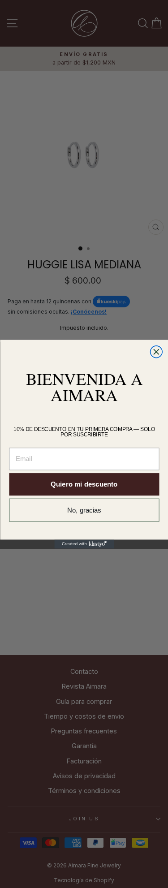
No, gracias (84, 510)
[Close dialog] (156, 351)
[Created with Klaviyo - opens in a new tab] (84, 543)
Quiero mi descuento (84, 484)
